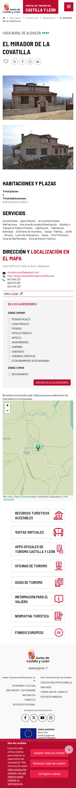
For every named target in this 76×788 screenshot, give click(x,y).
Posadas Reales (21, 319)
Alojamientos (49, 17)
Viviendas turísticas (24, 356)
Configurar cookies (49, 774)
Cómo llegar (11, 293)
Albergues (18, 351)
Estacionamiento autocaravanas (30, 360)
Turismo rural (31, 17)
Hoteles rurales (22, 333)
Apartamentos (20, 342)
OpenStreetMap (29, 496)
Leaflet (9, 496)
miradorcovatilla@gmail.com (23, 272)
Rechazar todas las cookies (49, 763)
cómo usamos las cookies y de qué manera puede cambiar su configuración (17, 776)
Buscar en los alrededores (52, 382)
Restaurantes (20, 374)
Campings (17, 346)
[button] (7, 405)
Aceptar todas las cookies (49, 753)
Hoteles (16, 337)
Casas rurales (20, 323)
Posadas (17, 328)
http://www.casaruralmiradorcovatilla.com (30, 275)
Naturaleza (15, 17)
